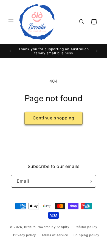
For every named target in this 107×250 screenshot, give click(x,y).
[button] (11, 22)
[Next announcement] (97, 51)
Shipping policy (86, 235)
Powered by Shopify (53, 226)
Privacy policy (24, 235)
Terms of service (54, 235)
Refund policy (86, 227)
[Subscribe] (90, 181)
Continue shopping (53, 118)
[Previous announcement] (10, 51)
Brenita (30, 226)
